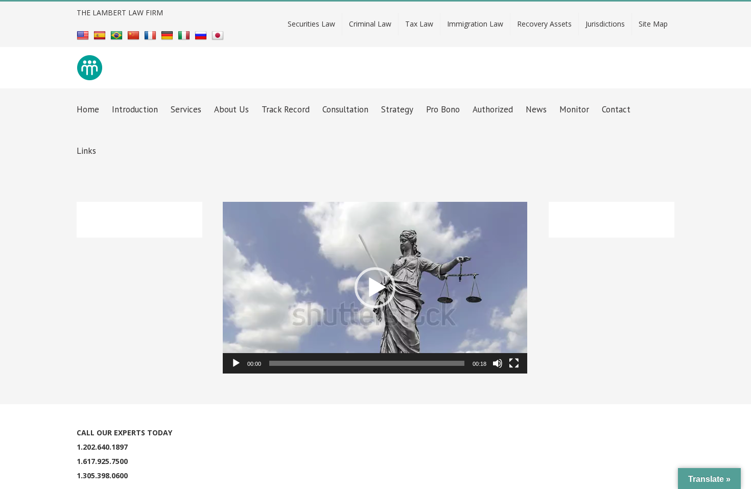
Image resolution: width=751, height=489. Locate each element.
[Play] (236, 363)
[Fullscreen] (514, 363)
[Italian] (185, 35)
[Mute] (497, 363)
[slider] (366, 363)
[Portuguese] (117, 35)
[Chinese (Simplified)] (134, 35)
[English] (84, 35)
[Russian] (202, 35)
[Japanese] (219, 35)
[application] (375, 288)
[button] (375, 287)
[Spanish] (100, 35)
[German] (168, 35)
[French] (151, 35)
